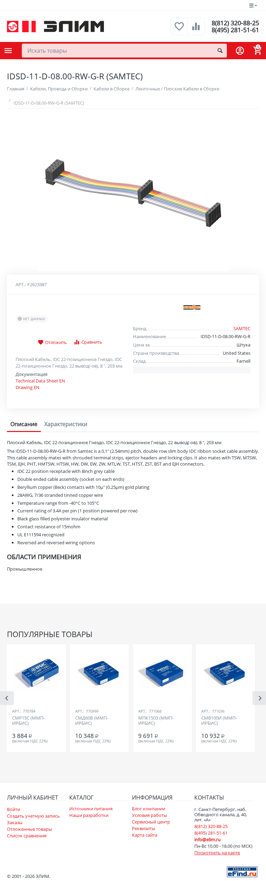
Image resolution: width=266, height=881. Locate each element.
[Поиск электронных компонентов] (242, 871)
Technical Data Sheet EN (40, 381)
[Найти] (220, 51)
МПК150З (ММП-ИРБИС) (156, 720)
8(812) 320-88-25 (235, 22)
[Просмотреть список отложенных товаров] (179, 30)
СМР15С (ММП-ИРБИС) (28, 720)
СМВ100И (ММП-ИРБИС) (219, 720)
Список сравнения (26, 835)
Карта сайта (144, 835)
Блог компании (148, 808)
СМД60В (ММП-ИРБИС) (91, 720)
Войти (13, 809)
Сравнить (91, 342)
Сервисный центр (151, 822)
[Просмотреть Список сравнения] (196, 30)
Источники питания (90, 808)
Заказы (15, 822)
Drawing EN (27, 387)
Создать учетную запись (33, 816)
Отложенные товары (29, 829)
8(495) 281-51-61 (235, 29)
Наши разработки (88, 815)
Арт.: (21, 284)
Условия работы (149, 815)
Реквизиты (143, 828)
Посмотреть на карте (217, 852)
